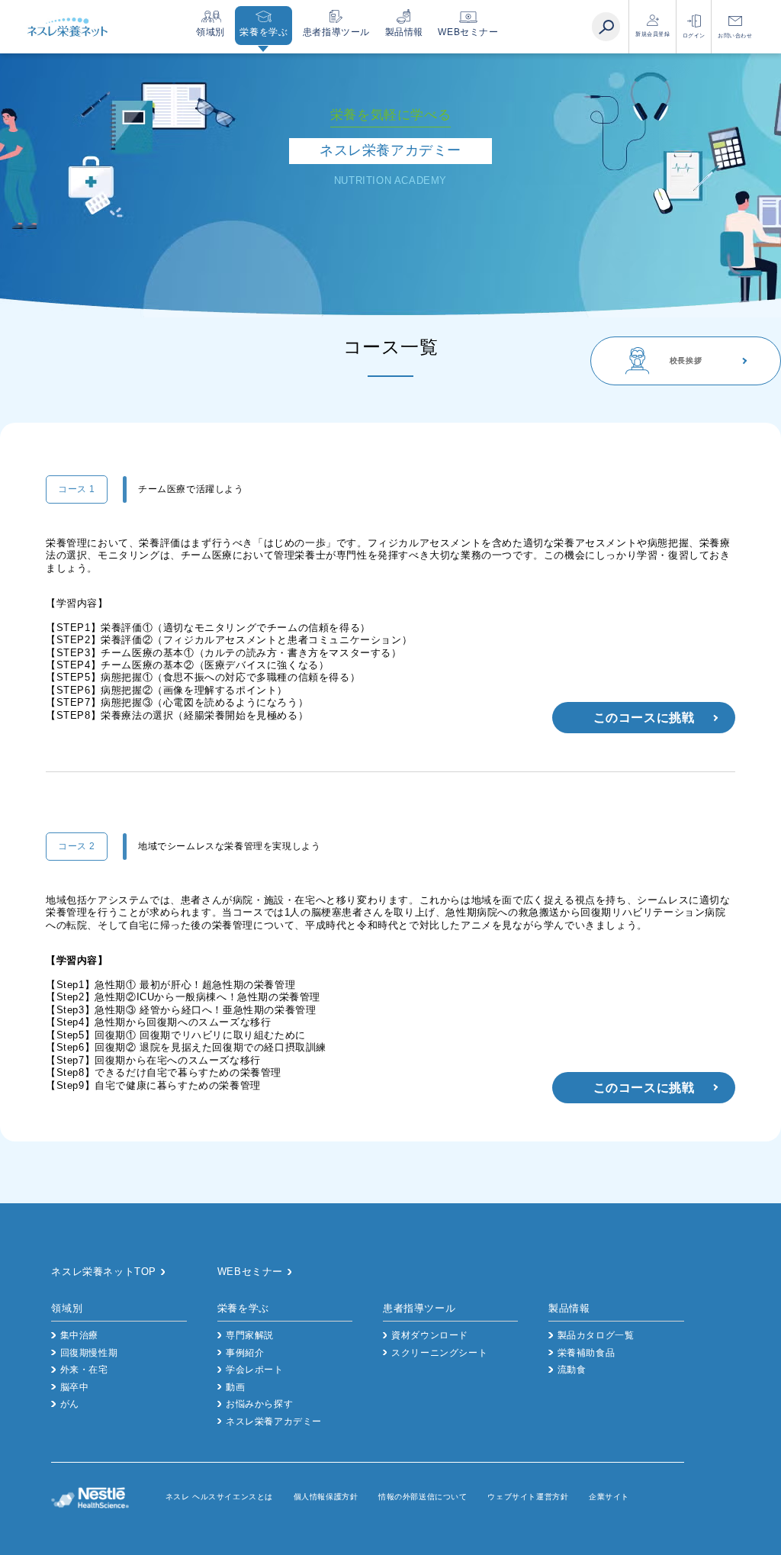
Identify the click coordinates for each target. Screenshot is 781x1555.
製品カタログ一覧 (596, 1335)
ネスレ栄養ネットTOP (103, 1271)
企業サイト (609, 1496)
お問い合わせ (735, 35)
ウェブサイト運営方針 (527, 1496)
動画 (235, 1387)
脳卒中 (74, 1387)
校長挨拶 (686, 360)
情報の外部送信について (423, 1496)
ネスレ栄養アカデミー (274, 1421)
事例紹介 (245, 1352)
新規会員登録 (652, 34)
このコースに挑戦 (644, 717)
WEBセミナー (468, 32)
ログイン (694, 35)
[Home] (67, 27)
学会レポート (255, 1369)
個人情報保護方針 (326, 1496)
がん (69, 1404)
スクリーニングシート (439, 1352)
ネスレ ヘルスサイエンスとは (219, 1496)
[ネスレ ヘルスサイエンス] (108, 1497)
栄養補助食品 (586, 1352)
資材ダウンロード (429, 1335)
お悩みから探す (259, 1404)
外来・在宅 (84, 1369)
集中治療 (79, 1335)
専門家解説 (250, 1335)
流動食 (572, 1369)
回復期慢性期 (88, 1352)
